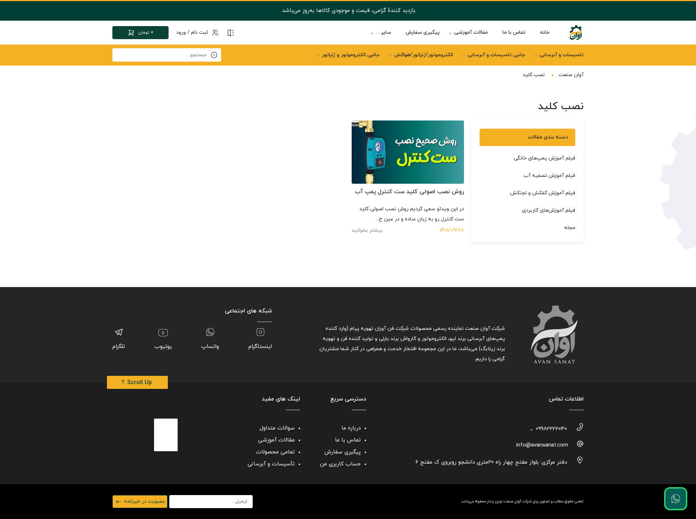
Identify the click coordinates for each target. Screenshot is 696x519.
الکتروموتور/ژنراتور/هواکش (423, 54)
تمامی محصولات (275, 452)
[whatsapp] (675, 498)
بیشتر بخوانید (367, 230)
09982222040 (551, 429)
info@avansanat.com (542, 445)
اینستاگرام (260, 346)
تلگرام (118, 346)
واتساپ (210, 346)
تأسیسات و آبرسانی (271, 464)
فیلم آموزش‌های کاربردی (548, 210)
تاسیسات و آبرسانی (562, 54)
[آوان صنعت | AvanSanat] (576, 33)
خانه (545, 32)
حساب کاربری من (340, 464)
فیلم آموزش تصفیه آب (549, 175)
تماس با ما (514, 32)
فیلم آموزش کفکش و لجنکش (542, 193)
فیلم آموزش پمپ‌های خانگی (544, 158)
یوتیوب (163, 346)
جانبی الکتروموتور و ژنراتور (351, 54)
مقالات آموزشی (471, 32)
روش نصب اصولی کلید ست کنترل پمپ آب (409, 192)
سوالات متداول (277, 428)
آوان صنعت (571, 74)
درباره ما (351, 428)
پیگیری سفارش (423, 32)
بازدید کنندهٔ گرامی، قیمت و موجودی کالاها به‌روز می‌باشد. (348, 10)
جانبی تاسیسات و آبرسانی (496, 54)
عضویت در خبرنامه (144, 501)
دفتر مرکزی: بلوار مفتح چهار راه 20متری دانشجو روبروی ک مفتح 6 (491, 462)
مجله (569, 227)
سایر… (383, 32)
